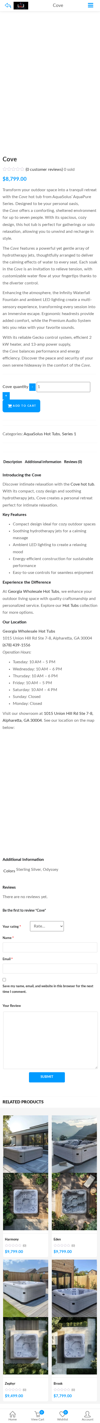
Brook (58, 1383)
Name (8, 938)
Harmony (12, 1239)
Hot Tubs (71, 606)
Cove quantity (15, 387)
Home (12, 1419)
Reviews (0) (73, 462)
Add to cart (24, 405)
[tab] (13, 463)
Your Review (12, 1006)
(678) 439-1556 (16, 645)
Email (8, 959)
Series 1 (69, 434)
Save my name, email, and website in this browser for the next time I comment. (48, 989)
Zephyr (10, 1383)
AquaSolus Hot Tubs (42, 434)
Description (12, 462)
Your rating (12, 926)
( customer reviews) (44, 169)
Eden (57, 1239)
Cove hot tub (82, 484)
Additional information (43, 462)
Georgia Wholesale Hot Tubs (33, 591)
